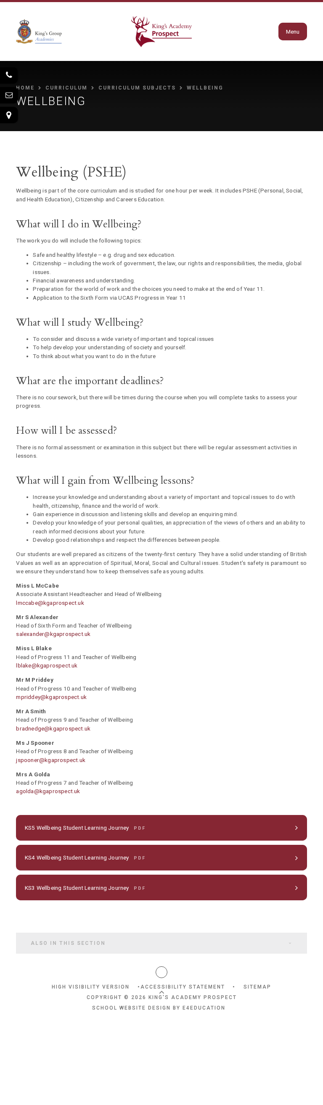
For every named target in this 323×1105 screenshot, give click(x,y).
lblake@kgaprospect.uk (46, 665)
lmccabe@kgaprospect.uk (50, 602)
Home (25, 88)
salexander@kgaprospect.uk (53, 633)
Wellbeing (205, 88)
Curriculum (66, 88)
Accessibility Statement (182, 987)
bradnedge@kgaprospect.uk (53, 728)
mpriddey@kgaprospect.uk (52, 697)
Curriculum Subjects (137, 88)
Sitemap (257, 987)
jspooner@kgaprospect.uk (50, 760)
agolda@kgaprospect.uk (48, 791)
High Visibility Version (91, 987)
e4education (204, 1008)
